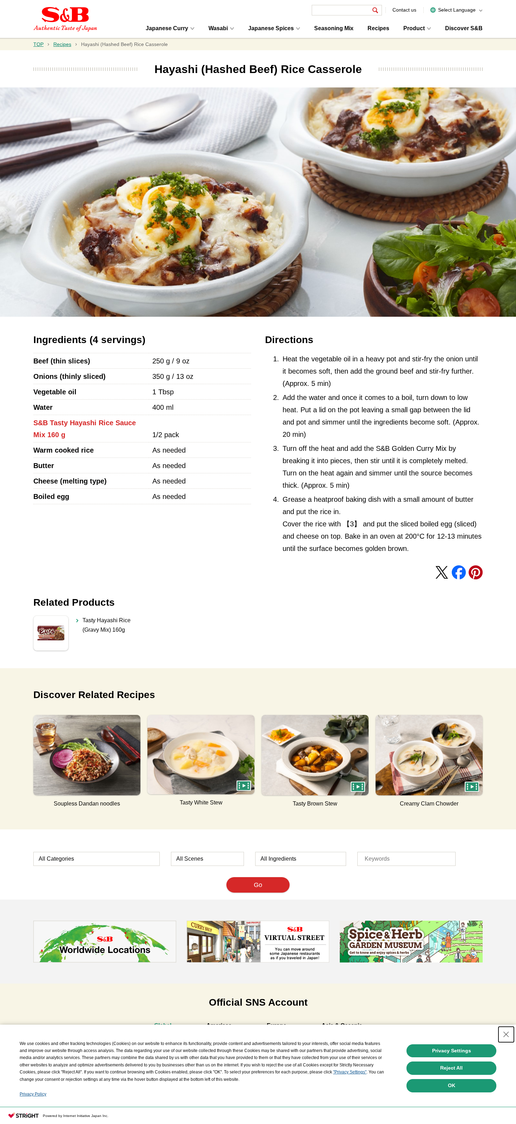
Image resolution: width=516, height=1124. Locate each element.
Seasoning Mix (333, 28)
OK (451, 1085)
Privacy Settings (451, 1050)
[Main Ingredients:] (300, 859)
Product (414, 28)
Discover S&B (464, 28)
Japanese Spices (271, 28)
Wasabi (218, 28)
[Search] (375, 10)
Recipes (378, 28)
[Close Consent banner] (506, 1034)
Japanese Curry (167, 28)
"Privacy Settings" (349, 1072)
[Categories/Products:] (96, 859)
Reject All (451, 1068)
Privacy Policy (33, 1094)
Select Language (457, 10)
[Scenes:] (207, 859)
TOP (38, 44)
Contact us (404, 10)
